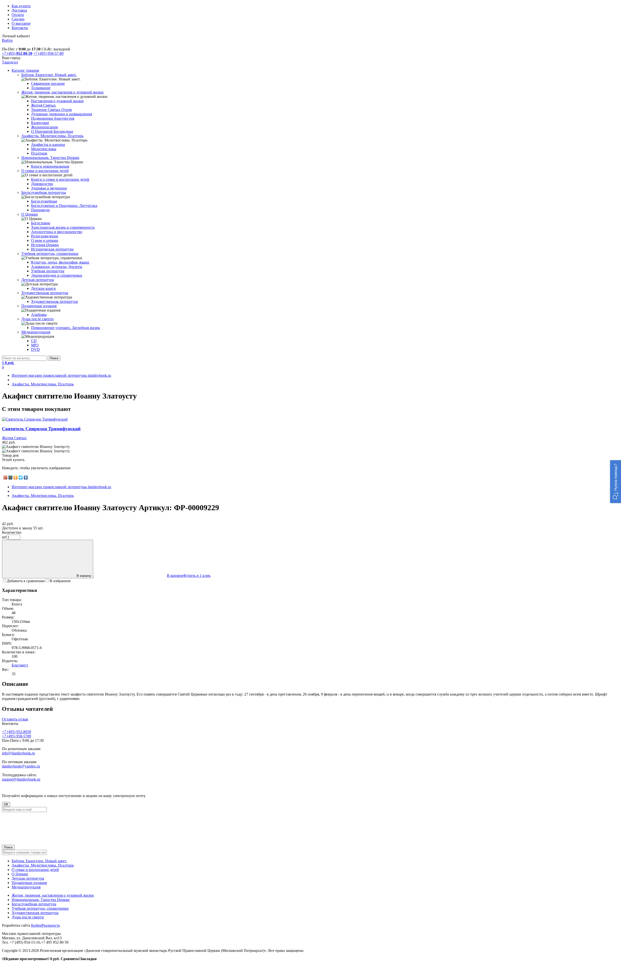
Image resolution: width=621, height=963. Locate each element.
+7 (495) (17, 53)
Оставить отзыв (15, 719)
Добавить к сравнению (26, 581)
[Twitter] (20, 477)
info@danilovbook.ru (18, 753)
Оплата (18, 15)
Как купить (21, 6)
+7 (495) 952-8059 (16, 732)
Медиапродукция (26, 887)
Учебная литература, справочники (40, 908)
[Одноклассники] (15, 477)
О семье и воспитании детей (35, 870)
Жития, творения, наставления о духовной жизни (53, 895)
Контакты (20, 28)
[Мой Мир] (10, 477)
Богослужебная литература (34, 904)
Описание (15, 684)
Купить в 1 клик (197, 575)
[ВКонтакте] (25, 477)
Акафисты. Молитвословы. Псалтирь (43, 865)
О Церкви (20, 874)
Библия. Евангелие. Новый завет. (39, 861)
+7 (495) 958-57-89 (48, 53)
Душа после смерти (28, 917)
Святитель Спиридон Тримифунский (41, 428)
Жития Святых (14, 438)
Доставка (19, 10)
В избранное (60, 581)
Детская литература (28, 878)
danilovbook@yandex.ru (21, 766)
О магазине (21, 23)
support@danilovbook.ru (21, 779)
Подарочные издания (29, 883)
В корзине (175, 575)
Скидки (18, 19)
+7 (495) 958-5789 (16, 736)
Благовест (20, 665)
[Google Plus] (5, 477)
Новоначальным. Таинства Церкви (41, 900)
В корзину (84, 576)
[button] (615, 481)
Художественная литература (35, 913)
